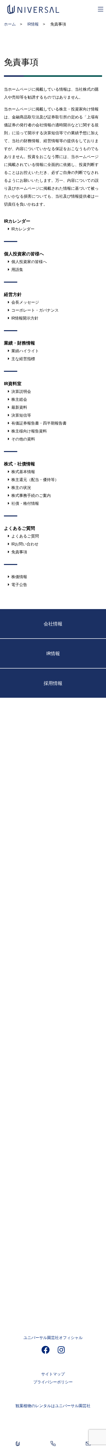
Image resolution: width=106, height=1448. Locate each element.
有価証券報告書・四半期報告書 (39, 423)
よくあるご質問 (25, 536)
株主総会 (19, 399)
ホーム (10, 24)
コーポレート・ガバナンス (35, 310)
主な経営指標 (23, 359)
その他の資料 (23, 439)
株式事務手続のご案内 (31, 496)
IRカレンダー (23, 229)
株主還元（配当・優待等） (35, 480)
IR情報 (33, 24)
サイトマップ (53, 1374)
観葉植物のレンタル (33, 1406)
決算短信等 (21, 415)
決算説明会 (21, 392)
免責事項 (19, 552)
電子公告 (19, 585)
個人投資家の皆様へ (29, 262)
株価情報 (19, 577)
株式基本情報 (23, 472)
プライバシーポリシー (53, 1382)
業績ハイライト (25, 351)
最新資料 (19, 407)
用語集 (17, 270)
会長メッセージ (25, 302)
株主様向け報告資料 (29, 431)
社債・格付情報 (25, 504)
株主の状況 (21, 488)
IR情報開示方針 (24, 318)
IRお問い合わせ (24, 544)
